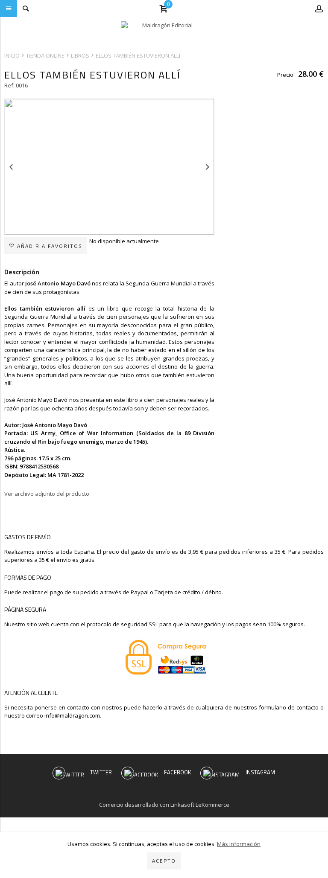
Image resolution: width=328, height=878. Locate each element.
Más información (239, 844)
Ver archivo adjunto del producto (46, 493)
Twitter (101, 772)
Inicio (12, 55)
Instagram (260, 772)
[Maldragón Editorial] (164, 32)
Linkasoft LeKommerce (199, 804)
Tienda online (45, 55)
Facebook (177, 772)
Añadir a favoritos (48, 246)
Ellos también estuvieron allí (138, 55)
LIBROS (80, 55)
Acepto (164, 861)
